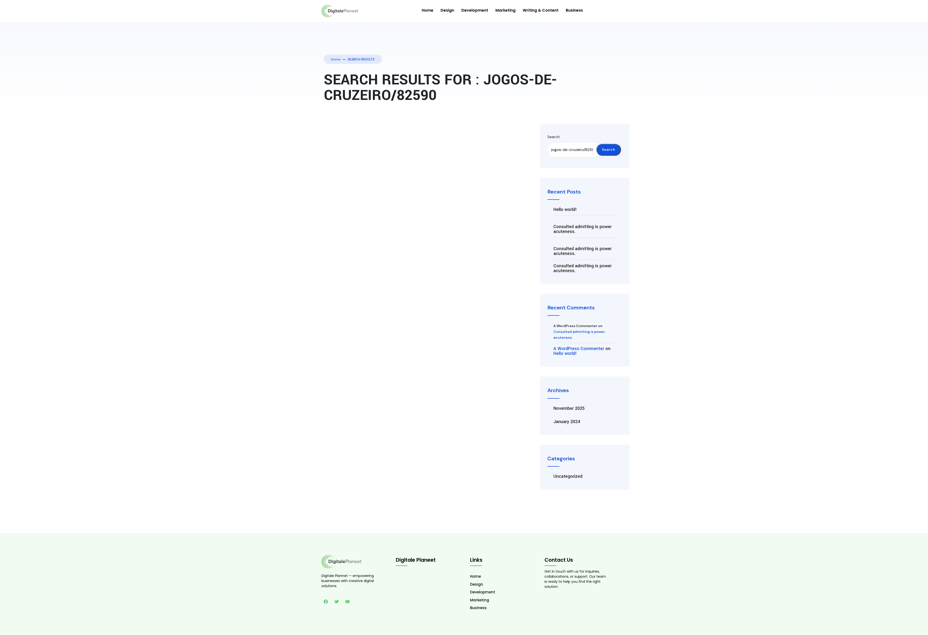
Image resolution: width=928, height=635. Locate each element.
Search (553, 136)
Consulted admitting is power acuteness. (582, 229)
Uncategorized (567, 476)
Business (574, 10)
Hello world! (565, 209)
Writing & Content (540, 10)
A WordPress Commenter (578, 348)
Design (447, 10)
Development (474, 10)
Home (427, 10)
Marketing (505, 10)
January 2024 (566, 421)
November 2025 (569, 408)
